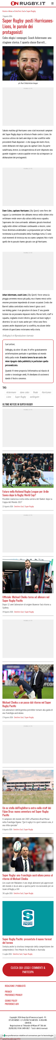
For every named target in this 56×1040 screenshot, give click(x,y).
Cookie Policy (11, 1000)
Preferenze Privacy (13, 995)
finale (35, 392)
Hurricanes (46, 392)
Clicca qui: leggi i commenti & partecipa (28, 969)
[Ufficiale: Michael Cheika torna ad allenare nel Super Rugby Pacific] (28, 576)
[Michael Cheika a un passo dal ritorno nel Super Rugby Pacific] (28, 681)
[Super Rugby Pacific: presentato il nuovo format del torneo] (28, 918)
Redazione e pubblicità (15, 986)
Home (4, 11)
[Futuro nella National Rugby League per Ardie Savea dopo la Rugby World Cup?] (28, 471)
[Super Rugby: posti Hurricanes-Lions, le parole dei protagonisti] (28, 63)
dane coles (24, 392)
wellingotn (34, 396)
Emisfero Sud (19, 11)
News (11, 11)
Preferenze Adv (12, 1004)
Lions (8, 396)
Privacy (8, 991)
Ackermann (11, 392)
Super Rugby (31, 11)
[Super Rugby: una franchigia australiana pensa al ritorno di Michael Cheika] (28, 854)
